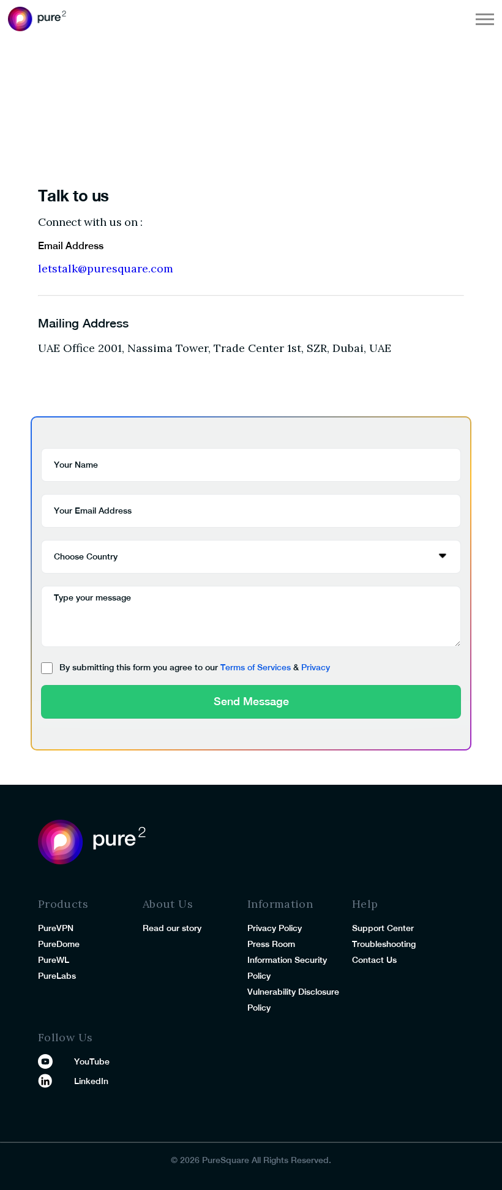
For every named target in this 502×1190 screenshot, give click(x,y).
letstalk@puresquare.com (105, 268)
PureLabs (57, 976)
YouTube (92, 1061)
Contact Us (374, 960)
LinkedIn (91, 1081)
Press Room (271, 944)
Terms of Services (255, 667)
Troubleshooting (384, 944)
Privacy (315, 667)
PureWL (53, 960)
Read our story (172, 928)
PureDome (59, 944)
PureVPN (55, 928)
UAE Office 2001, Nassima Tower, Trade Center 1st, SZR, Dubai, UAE (214, 348)
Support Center (383, 928)
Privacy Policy (274, 928)
